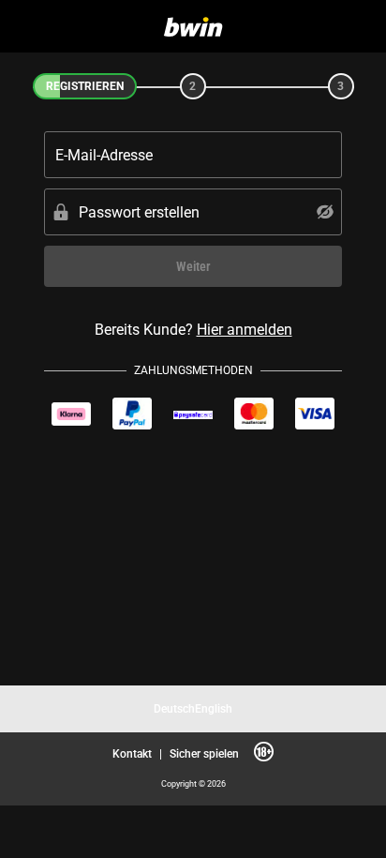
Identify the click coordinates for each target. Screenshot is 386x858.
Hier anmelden (244, 329)
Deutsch (174, 708)
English (213, 708)
